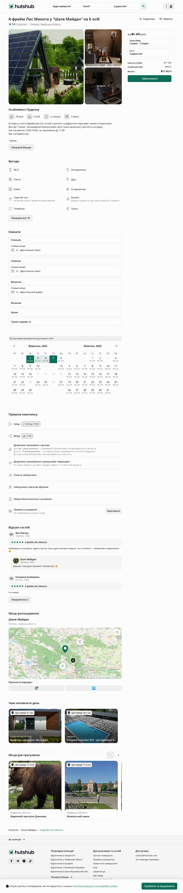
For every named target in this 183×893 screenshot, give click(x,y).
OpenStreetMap (104, 678)
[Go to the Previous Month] (14, 346)
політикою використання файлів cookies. (95, 886)
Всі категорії (15, 839)
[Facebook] (11, 861)
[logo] (21, 6)
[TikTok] (30, 861)
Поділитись (149, 19)
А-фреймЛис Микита (36, 542)
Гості (131, 51)
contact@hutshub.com (146, 855)
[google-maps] (37, 688)
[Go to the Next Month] (116, 346)
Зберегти (168, 19)
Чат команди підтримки (147, 859)
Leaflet (92, 678)
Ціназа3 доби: (135, 62)
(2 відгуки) (21, 24)
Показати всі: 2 (19, 599)
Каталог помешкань (103, 855)
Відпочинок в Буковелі (62, 863)
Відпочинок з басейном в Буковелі (68, 867)
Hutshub (13, 830)
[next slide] (118, 755)
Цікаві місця (99, 871)
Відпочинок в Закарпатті (63, 855)
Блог (95, 867)
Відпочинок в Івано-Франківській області (70, 871)
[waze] (94, 688)
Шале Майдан (29, 830)
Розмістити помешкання (105, 863)
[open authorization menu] (169, 6)
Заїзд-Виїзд (135, 40)
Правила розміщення (104, 859)
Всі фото (101, 85)
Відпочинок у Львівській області (67, 859)
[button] (143, 6)
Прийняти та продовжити (159, 886)
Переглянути (113, 511)
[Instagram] (24, 861)
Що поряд (98, 875)
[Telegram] (18, 861)
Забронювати (150, 78)
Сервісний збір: (135, 66)
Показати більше (21, 147)
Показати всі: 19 (20, 218)
